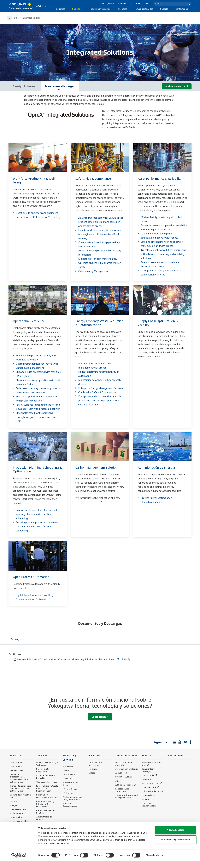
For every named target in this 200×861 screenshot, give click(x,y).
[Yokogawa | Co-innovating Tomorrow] (20, 6)
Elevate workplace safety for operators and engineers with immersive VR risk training (99, 234)
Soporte (164, 8)
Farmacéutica (16, 817)
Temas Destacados (143, 8)
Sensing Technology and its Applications (126, 796)
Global (148, 3)
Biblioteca (122, 8)
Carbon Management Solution (96, 467)
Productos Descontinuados (70, 804)
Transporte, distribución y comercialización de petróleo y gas (20, 788)
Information (68, 766)
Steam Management (152, 502)
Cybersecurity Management (93, 271)
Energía (13, 805)
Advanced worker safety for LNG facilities (100, 217)
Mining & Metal (16, 813)
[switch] (84, 855)
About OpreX (121, 772)
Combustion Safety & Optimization (97, 392)
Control (66, 770)
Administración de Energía (156, 467)
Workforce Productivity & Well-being (34, 180)
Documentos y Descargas (95, 763)
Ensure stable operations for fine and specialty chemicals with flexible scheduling (36, 514)
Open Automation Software (31, 599)
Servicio (145, 799)
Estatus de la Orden (150, 783)
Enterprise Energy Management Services (100, 388)
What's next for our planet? (124, 763)
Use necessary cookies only (175, 839)
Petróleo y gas (16, 770)
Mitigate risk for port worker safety (97, 258)
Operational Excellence (29, 321)
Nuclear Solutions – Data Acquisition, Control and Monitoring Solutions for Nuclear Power (66, 659)
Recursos (93, 769)
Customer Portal (149, 787)
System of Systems (123, 776)
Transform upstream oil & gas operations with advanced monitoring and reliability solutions (163, 254)
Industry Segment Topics (126, 769)
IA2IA (117, 781)
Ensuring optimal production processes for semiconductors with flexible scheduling (37, 526)
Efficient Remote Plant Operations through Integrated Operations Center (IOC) (37, 417)
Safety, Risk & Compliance (93, 179)
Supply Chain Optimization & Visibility (158, 323)
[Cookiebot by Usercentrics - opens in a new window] (19, 855)
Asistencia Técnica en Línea (151, 763)
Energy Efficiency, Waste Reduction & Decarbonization (99, 323)
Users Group (147, 779)
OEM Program (16, 762)
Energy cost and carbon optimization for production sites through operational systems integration (100, 400)
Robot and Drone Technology (123, 790)
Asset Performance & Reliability (159, 179)
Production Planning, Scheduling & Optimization (37, 469)
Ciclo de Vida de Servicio (152, 791)
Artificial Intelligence (124, 784)
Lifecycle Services (70, 789)
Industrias (60, 8)
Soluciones (77, 8)
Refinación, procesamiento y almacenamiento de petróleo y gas (19, 778)
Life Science (68, 793)
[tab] (16, 639)
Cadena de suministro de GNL (21, 796)
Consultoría (68, 778)
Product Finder (148, 775)
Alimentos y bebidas (19, 821)
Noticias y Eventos (107, 3)
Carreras (138, 3)
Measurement (69, 774)
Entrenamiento (148, 795)
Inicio (16, 17)
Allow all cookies (175, 830)
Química (13, 801)
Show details (152, 855)
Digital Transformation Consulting (34, 595)
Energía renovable (18, 809)
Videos (92, 772)
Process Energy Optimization (156, 498)
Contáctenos (181, 8)
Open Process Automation (31, 577)
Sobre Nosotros (125, 3)
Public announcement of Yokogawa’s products (73, 798)
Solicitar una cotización (176, 86)
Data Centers (16, 766)
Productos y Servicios (100, 8)
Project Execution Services (70, 783)
